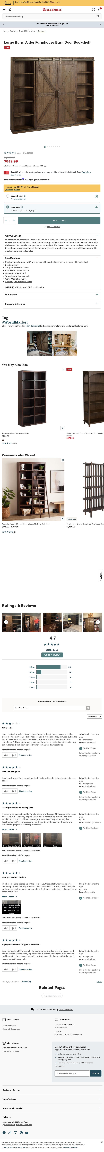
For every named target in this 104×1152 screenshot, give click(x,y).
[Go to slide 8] (59, 146)
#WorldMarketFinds (24, 1125)
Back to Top (26, 981)
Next (99, 981)
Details (17, 189)
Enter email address (67, 1073)
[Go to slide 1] (45, 147)
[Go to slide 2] (47, 146)
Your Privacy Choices (70, 1147)
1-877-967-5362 (61, 1027)
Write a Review (52, 655)
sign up (95, 1073)
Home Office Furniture (27, 31)
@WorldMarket (9, 1125)
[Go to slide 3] (49, 146)
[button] (11, 840)
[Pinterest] (21, 1132)
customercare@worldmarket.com (68, 1034)
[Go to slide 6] (55, 146)
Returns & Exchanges (11, 1029)
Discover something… (14, 16)
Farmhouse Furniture (52, 995)
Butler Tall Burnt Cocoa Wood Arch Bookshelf (84, 433)
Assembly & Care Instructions (18, 281)
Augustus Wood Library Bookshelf (15, 433)
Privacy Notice (7, 1147)
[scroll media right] (98, 622)
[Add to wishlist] (62, 370)
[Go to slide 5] (53, 146)
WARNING (9, 287)
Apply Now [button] (86, 172)
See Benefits (16, 175)
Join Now (52, 2)
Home (5, 31)
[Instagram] (15, 1132)
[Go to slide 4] (51, 146)
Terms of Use (21, 1147)
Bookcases (41, 31)
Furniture (13, 31)
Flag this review (25, 755)
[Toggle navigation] (4, 9)
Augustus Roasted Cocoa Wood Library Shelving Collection (25, 524)
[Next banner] (101, 3)
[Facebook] (4, 1132)
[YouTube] (26, 1132)
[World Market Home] (52, 9)
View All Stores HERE (11, 1051)
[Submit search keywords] (97, 16)
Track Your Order (9, 1025)
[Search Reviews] (88, 708)
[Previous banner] (3, 3)
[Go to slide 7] (57, 146)
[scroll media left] (6, 622)
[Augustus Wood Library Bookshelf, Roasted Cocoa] (3, 440)
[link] (99, 9)
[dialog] (52, 1145)
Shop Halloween (52, 25)
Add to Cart (59, 220)
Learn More (39, 343)
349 (19, 153)
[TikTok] (9, 1132)
